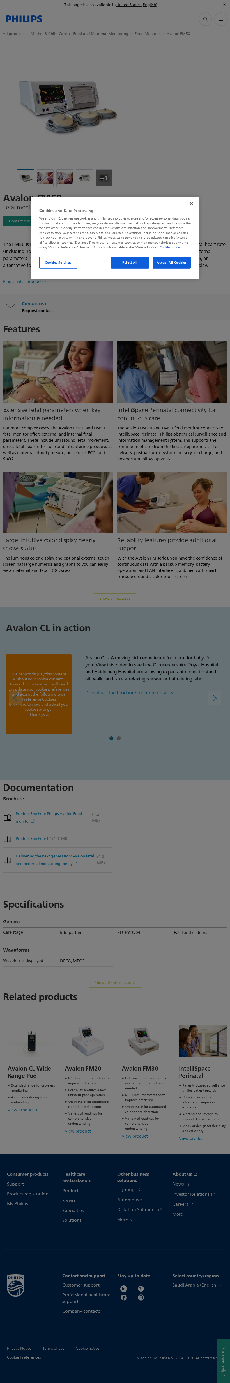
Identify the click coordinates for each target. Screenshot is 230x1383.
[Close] (191, 203)
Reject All (129, 262)
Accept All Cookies (172, 262)
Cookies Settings (58, 262)
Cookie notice (170, 247)
